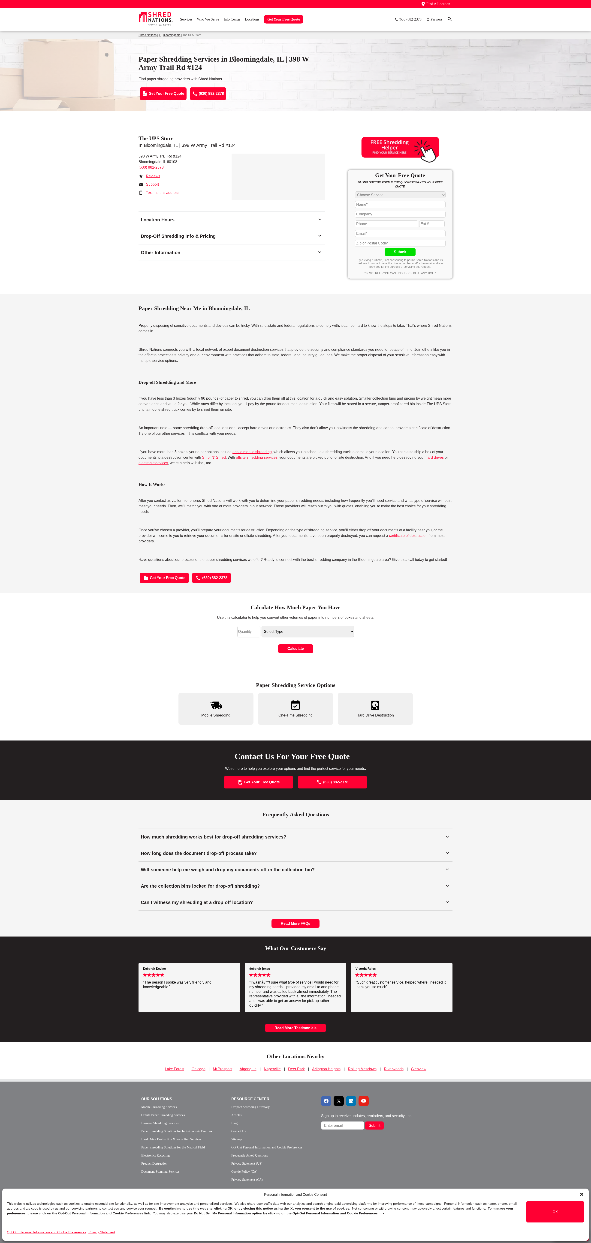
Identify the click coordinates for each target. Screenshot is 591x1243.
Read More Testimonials (295, 1028)
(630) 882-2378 (151, 167)
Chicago (198, 1069)
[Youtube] (364, 1101)
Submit (400, 252)
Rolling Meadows (362, 1069)
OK (555, 1212)
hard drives (434, 457)
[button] (581, 1194)
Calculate (295, 649)
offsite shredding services (256, 457)
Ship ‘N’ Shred (213, 457)
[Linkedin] (351, 1101)
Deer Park (296, 1069)
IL (160, 35)
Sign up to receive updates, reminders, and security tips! (366, 1116)
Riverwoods (394, 1069)
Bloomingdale (172, 35)
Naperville (272, 1069)
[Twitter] (339, 1101)
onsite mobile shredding (252, 452)
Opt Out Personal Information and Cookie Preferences (46, 1232)
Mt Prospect (222, 1069)
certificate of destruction (408, 536)
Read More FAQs (295, 923)
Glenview (418, 1069)
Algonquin (248, 1069)
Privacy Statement (101, 1232)
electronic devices (153, 463)
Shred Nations (148, 35)
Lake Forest (174, 1069)
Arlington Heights (326, 1069)
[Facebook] (326, 1101)
